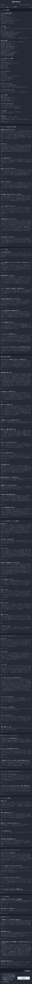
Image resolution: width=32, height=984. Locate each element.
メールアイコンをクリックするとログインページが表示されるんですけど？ (15, 37)
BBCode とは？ (3, 59)
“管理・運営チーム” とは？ (6, 80)
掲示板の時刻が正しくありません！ (7, 30)
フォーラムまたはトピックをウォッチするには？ (10, 106)
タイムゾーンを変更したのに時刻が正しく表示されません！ (12, 32)
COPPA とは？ (3, 15)
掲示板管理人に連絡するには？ (6, 121)
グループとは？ (3, 74)
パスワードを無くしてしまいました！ (8, 21)
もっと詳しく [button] (6, 981)
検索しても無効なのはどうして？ (7, 97)
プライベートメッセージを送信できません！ (9, 84)
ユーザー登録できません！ (6, 16)
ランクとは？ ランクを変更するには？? (8, 36)
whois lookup (4, 948)
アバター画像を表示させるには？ (7, 35)
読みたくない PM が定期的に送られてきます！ (9, 85)
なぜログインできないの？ (6, 18)
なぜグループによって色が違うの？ (7, 78)
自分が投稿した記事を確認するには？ (8, 100)
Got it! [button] (23, 978)
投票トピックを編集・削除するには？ (8, 47)
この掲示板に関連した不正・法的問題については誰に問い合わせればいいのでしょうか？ (16, 120)
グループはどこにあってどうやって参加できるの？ (10, 76)
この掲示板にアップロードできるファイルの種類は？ (10, 111)
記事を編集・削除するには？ (6, 42)
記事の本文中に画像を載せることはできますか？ (10, 62)
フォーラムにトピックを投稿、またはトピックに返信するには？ (12, 41)
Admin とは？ (3, 72)
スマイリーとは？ (4, 61)
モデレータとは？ (4, 73)
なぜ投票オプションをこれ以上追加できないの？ (10, 46)
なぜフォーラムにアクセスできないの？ (8, 48)
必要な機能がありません (5, 118)
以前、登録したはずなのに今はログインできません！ (10, 20)
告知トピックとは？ (4, 65)
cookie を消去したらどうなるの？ (7, 23)
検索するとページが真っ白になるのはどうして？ (10, 98)
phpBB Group (3, 305)
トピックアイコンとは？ (5, 68)
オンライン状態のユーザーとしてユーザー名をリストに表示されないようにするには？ (16, 29)
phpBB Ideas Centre (5, 935)
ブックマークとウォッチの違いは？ (7, 104)
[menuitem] (4, 5)
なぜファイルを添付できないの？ (7, 49)
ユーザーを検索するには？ (6, 99)
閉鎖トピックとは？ (4, 67)
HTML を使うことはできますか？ (7, 60)
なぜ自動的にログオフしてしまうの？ (8, 22)
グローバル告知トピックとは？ (6, 64)
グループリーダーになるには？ (6, 77)
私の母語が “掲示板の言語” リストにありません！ (10, 33)
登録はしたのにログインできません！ (8, 17)
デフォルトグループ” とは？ (6, 79)
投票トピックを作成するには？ (6, 45)
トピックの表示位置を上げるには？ (7, 55)
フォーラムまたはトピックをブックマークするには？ (10, 105)
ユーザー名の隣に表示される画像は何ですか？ (9, 34)
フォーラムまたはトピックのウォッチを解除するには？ (11, 107)
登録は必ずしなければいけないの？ (7, 14)
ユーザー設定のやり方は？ (6, 27)
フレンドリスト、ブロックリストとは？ (8, 90)
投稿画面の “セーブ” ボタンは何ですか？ (8, 53)
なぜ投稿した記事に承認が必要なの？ (8, 54)
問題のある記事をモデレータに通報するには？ (9, 52)
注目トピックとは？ (4, 66)
